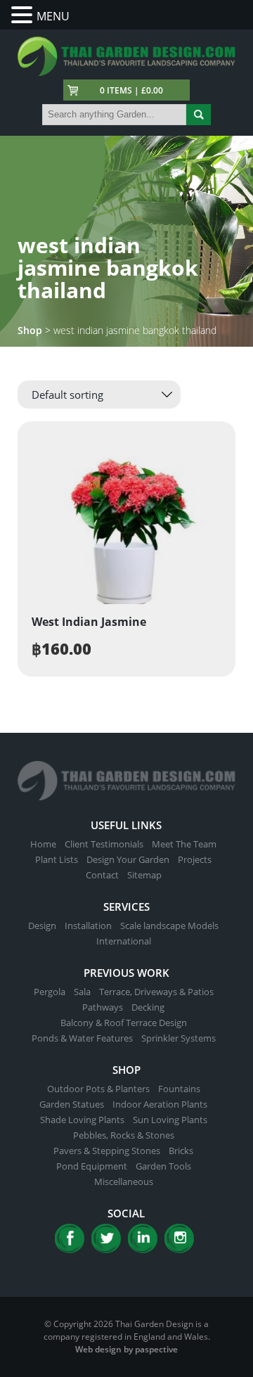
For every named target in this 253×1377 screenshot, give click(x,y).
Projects (195, 859)
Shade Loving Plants (82, 1119)
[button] (24, 15)
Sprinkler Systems (178, 1038)
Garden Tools (163, 1166)
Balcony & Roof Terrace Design (123, 1022)
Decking (147, 1007)
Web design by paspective (126, 1349)
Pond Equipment (91, 1166)
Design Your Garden (127, 859)
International (123, 941)
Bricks (181, 1150)
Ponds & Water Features (82, 1038)
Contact (102, 875)
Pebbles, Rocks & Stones (123, 1135)
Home (43, 844)
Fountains (179, 1088)
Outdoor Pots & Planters (98, 1088)
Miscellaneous (123, 1181)
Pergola (49, 991)
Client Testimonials (104, 844)
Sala (82, 991)
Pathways (102, 1007)
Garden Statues (71, 1104)
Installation (88, 925)
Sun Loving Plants (170, 1119)
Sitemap (144, 875)
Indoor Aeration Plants (159, 1104)
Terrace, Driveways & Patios (156, 991)
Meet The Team (184, 844)
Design (42, 925)
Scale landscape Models (169, 925)
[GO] (198, 114)
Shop (30, 330)
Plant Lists (56, 859)
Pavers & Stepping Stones (106, 1150)
